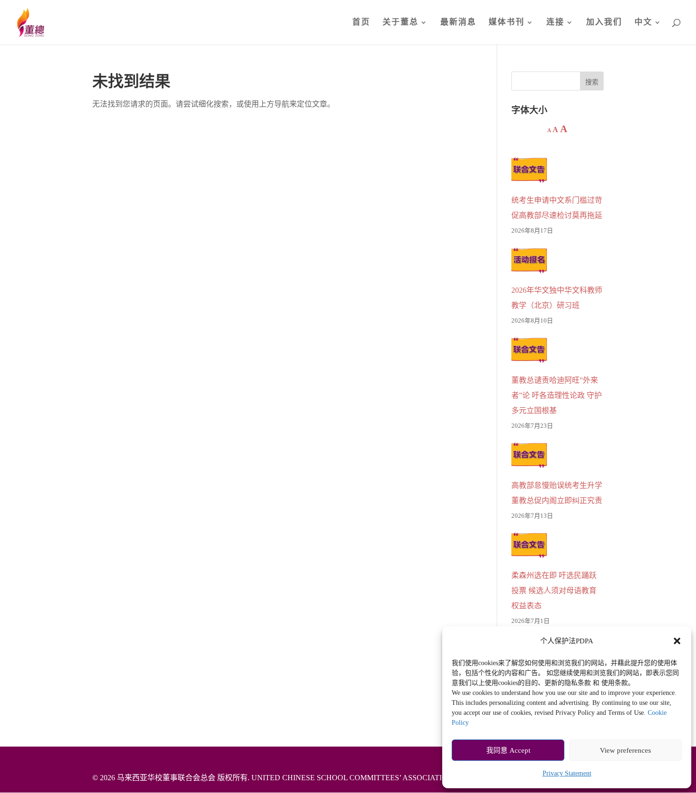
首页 (361, 23)
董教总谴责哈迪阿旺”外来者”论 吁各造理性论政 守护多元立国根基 (556, 395)
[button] (677, 641)
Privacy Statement (567, 773)
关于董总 (401, 23)
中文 (643, 23)
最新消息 (458, 23)
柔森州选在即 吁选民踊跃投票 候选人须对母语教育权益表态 (554, 590)
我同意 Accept (508, 750)
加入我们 (604, 23)
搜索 (591, 82)
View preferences (625, 750)
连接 (555, 23)
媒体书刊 (507, 23)
